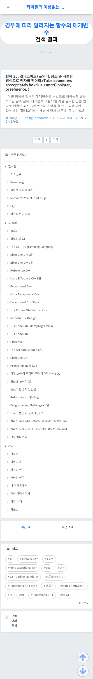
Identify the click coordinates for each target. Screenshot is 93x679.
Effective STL (19, 342)
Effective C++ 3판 (21, 263)
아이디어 (15, 462)
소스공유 (15, 174)
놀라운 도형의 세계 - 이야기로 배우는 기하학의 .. (39, 429)
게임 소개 (16, 501)
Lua (48, 567)
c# (11, 558)
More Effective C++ (73, 586)
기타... (12, 446)
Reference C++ (20, 270)
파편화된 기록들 (20, 214)
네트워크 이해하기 (21, 190)
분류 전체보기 (19, 155)
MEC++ (66, 595)
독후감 (14, 231)
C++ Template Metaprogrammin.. (32, 326)
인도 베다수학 (18, 437)
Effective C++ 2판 (21, 255)
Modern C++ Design (23, 318)
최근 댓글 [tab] (67, 527)
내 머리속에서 (18, 486)
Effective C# (18, 358)
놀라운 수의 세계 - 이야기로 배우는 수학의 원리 (39, 421)
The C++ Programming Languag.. (31, 247)
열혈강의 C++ (18, 239)
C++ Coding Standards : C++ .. (29, 310)
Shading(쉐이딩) (20, 381)
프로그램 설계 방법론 (23, 389)
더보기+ (83, 603)
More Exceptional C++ (24, 294)
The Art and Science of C (26, 350)
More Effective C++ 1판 (25, 278)
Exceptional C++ (21, 286)
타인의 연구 (17, 478)
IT (11, 595)
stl (22, 595)
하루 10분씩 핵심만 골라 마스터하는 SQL (35, 374)
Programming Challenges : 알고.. (31, 405)
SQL (13, 206)
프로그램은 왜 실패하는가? (26, 413)
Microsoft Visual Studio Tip (28, 198)
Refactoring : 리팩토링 (24, 397)
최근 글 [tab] (25, 527)
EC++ (50, 558)
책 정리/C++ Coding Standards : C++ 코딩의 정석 (39, 118)
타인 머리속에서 (20, 494)
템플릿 (49, 586)
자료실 (14, 509)
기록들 (14, 454)
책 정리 (12, 223)
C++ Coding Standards (24, 576)
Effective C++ (30, 558)
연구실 (12, 166)
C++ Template (19, 334)
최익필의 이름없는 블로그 (46, 7)
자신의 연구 (17, 470)
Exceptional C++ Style (24, 302)
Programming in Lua (23, 366)
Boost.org (17, 182)
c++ (62, 567)
